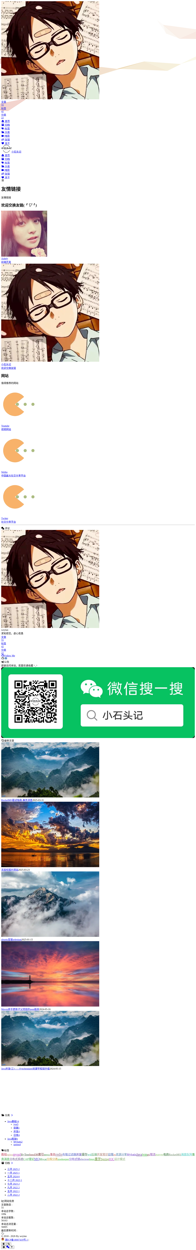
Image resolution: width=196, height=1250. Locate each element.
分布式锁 (74, 1159)
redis (58, 1154)
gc (148, 1154)
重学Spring (102, 1159)
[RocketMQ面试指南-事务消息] (50, 796)
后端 (94, 1154)
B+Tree (25, 1154)
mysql (17, 1154)
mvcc (47, 1154)
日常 (110, 1154)
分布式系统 (16, 1159)
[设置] (3, 1247)
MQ (37, 1159)
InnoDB (33, 1154)
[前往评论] (7, 1247)
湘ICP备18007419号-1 (16, 1240)
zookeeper (63, 1159)
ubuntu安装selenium (11, 939)
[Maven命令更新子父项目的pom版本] (50, 1005)
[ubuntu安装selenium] (50, 936)
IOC (111, 1159)
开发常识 (102, 1154)
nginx (10, 1154)
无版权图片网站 (9, 870)
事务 (52, 1154)
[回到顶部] (11, 1247)
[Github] (2, 658)
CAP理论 (28, 1159)
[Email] (5, 658)
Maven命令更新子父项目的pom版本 (20, 1009)
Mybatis (131, 1154)
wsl (89, 1154)
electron (84, 1159)
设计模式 (119, 1159)
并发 (79, 1154)
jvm (144, 1154)
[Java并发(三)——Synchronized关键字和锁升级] (50, 1065)
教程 (4, 1154)
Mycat (43, 1159)
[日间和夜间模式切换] (3, 1244)
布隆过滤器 (69, 1154)
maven (159, 1154)
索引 (41, 1154)
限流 (152, 1154)
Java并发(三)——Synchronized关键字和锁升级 (25, 1068)
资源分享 (121, 1154)
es (114, 1154)
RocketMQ (175, 1154)
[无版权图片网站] (50, 866)
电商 (166, 1154)
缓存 (84, 1154)
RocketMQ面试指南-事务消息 (16, 800)
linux (92, 1159)
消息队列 (186, 1154)
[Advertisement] (93, 1091)
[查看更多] (11, 1115)
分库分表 (52, 1159)
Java (139, 1154)
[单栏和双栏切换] (8, 1244)
